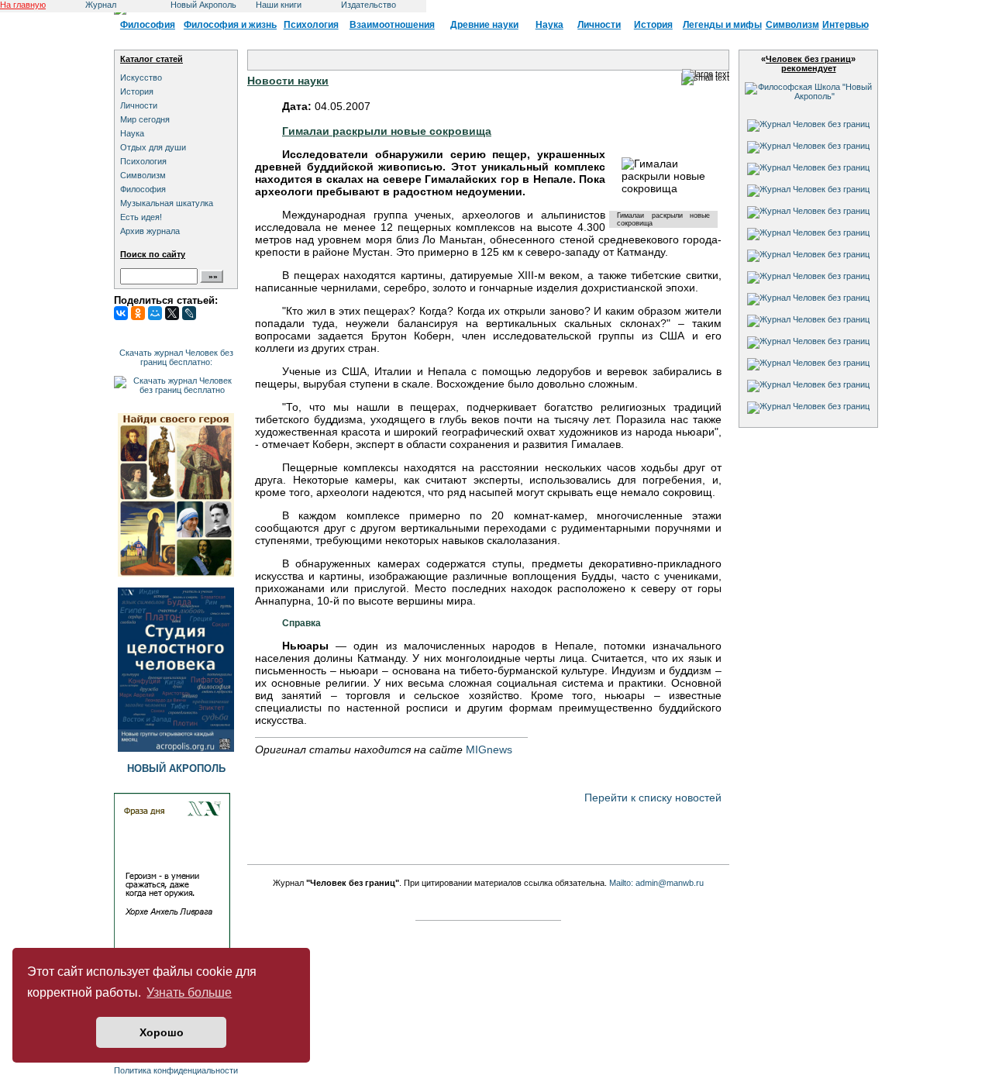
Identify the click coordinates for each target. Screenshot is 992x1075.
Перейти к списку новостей (653, 797)
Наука (549, 24)
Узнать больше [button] (189, 992)
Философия (147, 24)
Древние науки (484, 24)
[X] (172, 313)
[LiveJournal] (189, 313)
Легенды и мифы (722, 24)
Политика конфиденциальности (176, 1070)
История (653, 24)
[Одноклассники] (138, 313)
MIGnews (489, 749)
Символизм (792, 24)
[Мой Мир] (155, 313)
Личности (599, 24)
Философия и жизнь (230, 24)
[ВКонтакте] (121, 313)
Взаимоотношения (392, 24)
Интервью (845, 24)
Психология (311, 24)
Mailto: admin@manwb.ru (656, 882)
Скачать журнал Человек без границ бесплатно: (176, 357)
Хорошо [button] (162, 1032)
